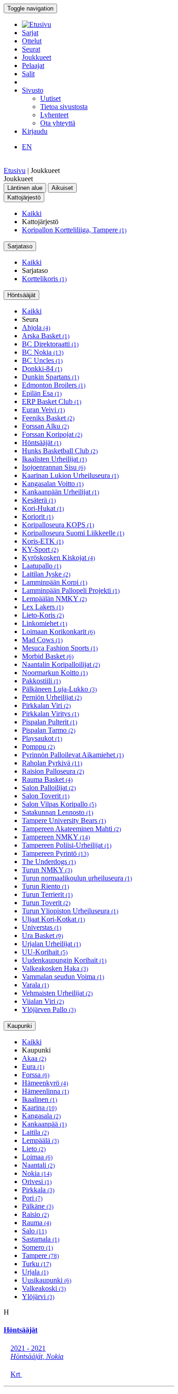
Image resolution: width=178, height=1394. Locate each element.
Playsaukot (42, 738)
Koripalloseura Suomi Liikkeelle (73, 533)
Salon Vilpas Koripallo (59, 804)
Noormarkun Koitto (55, 672)
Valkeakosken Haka (55, 968)
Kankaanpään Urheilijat (60, 492)
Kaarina (39, 1107)
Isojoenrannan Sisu (53, 467)
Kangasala (41, 1116)
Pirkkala (38, 1190)
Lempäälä (40, 1140)
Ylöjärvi (38, 1296)
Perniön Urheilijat (52, 697)
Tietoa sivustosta (64, 106)
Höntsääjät (21, 295)
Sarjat (30, 33)
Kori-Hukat (43, 508)
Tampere (40, 1255)
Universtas (41, 927)
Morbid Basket (47, 656)
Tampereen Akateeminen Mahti (71, 829)
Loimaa (37, 1157)
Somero (37, 1247)
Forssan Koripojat (52, 434)
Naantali (38, 1165)
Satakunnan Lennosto (57, 812)
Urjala (35, 1272)
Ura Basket (42, 935)
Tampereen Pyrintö (55, 853)
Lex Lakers (42, 607)
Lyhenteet (54, 115)
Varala (35, 985)
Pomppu (38, 746)
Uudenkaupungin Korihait (64, 960)
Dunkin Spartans (50, 377)
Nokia (37, 1173)
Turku (36, 1264)
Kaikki (32, 213)
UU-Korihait (45, 952)
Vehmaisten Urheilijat (57, 993)
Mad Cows (42, 640)
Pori (32, 1198)
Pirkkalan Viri (46, 705)
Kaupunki (19, 1025)
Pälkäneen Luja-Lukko (59, 689)
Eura (33, 1066)
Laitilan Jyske (46, 574)
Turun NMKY (47, 870)
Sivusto (32, 90)
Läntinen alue (24, 187)
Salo (34, 1231)
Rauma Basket (47, 779)
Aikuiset (62, 187)
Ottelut (32, 41)
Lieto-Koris (43, 615)
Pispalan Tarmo (48, 730)
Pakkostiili (41, 681)
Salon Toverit (45, 796)
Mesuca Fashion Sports (60, 648)
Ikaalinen (39, 1099)
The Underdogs (49, 861)
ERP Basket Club (51, 401)
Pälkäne (37, 1206)
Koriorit (37, 516)
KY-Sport (40, 549)
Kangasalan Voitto (53, 483)
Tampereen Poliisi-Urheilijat (66, 845)
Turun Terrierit (47, 894)
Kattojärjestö (24, 197)
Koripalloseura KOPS (58, 525)
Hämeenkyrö (45, 1083)
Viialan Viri (43, 1001)
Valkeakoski (44, 1288)
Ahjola (36, 327)
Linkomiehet (44, 623)
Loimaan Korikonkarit (58, 631)
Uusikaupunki (46, 1280)
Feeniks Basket (48, 418)
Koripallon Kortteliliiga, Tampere (74, 230)
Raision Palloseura (53, 771)
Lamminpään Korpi (54, 582)
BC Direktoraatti (50, 344)
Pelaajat (33, 65)
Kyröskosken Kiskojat (58, 557)
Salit (28, 74)
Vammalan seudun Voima (63, 976)
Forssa (35, 1075)
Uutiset (50, 98)
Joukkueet (36, 57)
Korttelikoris (44, 279)
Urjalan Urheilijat (51, 944)
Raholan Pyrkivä (52, 763)
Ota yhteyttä (57, 123)
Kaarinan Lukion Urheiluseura (70, 475)
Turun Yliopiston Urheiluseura (70, 911)
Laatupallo (41, 566)
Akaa (34, 1058)
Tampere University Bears (64, 820)
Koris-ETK (42, 541)
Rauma (36, 1222)
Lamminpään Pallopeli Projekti (71, 590)
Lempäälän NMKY (54, 599)
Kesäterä (39, 500)
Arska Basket (45, 336)
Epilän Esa (42, 393)
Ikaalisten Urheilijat (54, 459)
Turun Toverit (46, 903)
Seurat (31, 49)
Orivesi (37, 1181)
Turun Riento (45, 886)
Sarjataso (19, 246)
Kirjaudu (34, 131)
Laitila (35, 1132)
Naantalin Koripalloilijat (61, 664)
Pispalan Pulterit (49, 722)
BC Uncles (42, 360)
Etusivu (15, 170)
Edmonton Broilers (53, 385)
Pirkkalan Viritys (50, 714)
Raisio (35, 1214)
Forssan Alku (45, 426)
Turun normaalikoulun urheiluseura (77, 878)
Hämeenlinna (45, 1091)
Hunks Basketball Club (60, 451)
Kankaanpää (44, 1124)
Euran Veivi (43, 410)
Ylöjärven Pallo (49, 1009)
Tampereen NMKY (56, 837)
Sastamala (40, 1239)
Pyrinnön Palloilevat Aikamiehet (73, 755)
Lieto (34, 1149)
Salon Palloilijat (49, 787)
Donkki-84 (42, 368)
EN (27, 147)
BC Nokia (42, 352)
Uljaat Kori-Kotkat (53, 919)
